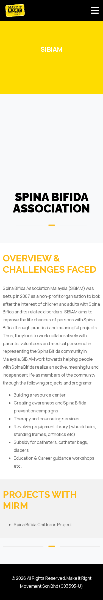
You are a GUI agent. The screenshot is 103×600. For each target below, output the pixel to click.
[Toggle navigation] (94, 10)
